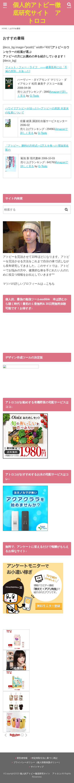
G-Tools (34, 95)
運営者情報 (22, 758)
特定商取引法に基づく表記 (44, 758)
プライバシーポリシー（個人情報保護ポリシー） (37, 762)
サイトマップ (37, 767)
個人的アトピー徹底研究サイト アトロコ (37, 12)
